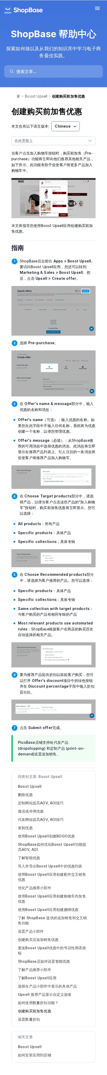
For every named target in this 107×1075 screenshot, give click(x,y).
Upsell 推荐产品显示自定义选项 (44, 994)
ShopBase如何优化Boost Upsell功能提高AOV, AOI (52, 847)
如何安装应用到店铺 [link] (34, 1055)
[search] (56, 71)
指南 (21, 248)
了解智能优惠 (29, 858)
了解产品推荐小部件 (34, 969)
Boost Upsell (36, 96)
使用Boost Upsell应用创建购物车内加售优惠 (52, 898)
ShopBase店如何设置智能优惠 (44, 961)
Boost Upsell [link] (30, 1046)
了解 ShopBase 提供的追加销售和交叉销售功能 (52, 920)
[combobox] (48, 141)
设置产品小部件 (31, 931)
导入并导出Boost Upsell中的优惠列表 (50, 866)
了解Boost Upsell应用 (37, 978)
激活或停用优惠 (31, 811)
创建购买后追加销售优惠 (38, 939)
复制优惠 (25, 828)
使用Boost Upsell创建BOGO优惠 (46, 836)
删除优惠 (25, 794)
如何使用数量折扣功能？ (38, 1002)
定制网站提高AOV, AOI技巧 (41, 803)
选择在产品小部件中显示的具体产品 (47, 986)
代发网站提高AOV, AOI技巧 (41, 819)
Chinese (62, 126)
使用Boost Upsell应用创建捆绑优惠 (48, 909)
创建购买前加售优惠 (34, 1011)
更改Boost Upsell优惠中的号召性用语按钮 (52, 950)
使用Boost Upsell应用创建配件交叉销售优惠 (52, 877)
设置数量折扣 (29, 1019)
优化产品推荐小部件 (34, 888)
